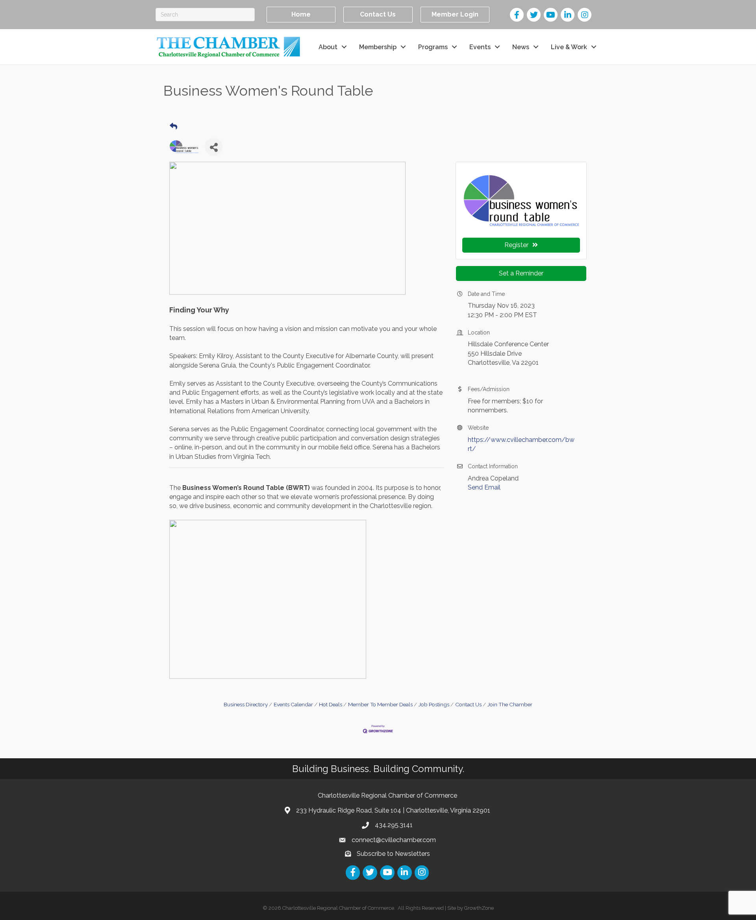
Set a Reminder (521, 273)
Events (480, 47)
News (520, 47)
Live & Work (569, 47)
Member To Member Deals (380, 704)
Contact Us (468, 704)
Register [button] (516, 245)
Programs (433, 47)
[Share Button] (213, 147)
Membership (378, 47)
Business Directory (246, 704)
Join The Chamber (509, 704)
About (328, 47)
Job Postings (434, 704)
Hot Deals (330, 704)
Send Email (484, 487)
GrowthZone (479, 908)
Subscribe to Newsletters (393, 853)
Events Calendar (293, 704)
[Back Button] (173, 126)
